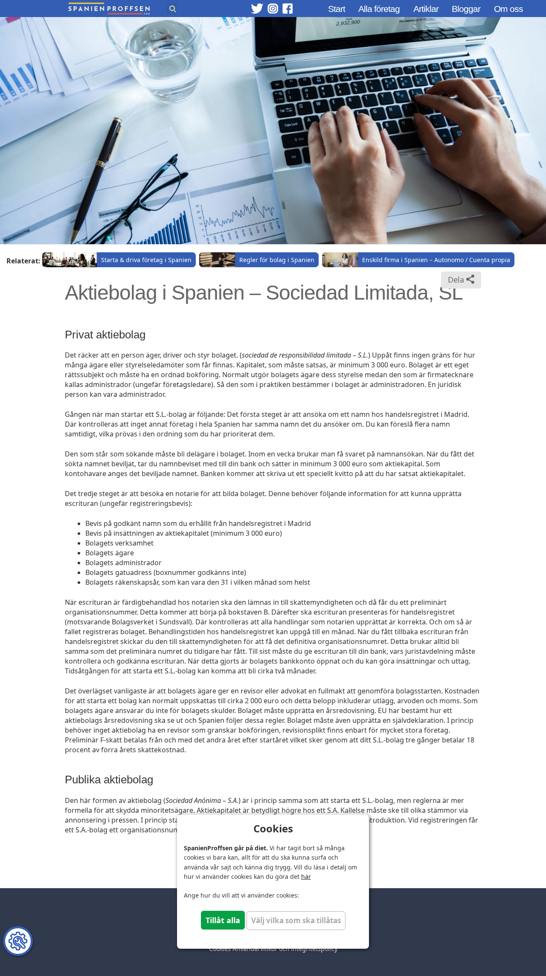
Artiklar (426, 9)
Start (336, 9)
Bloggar (466, 9)
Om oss (508, 9)
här (306, 876)
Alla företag (379, 9)
